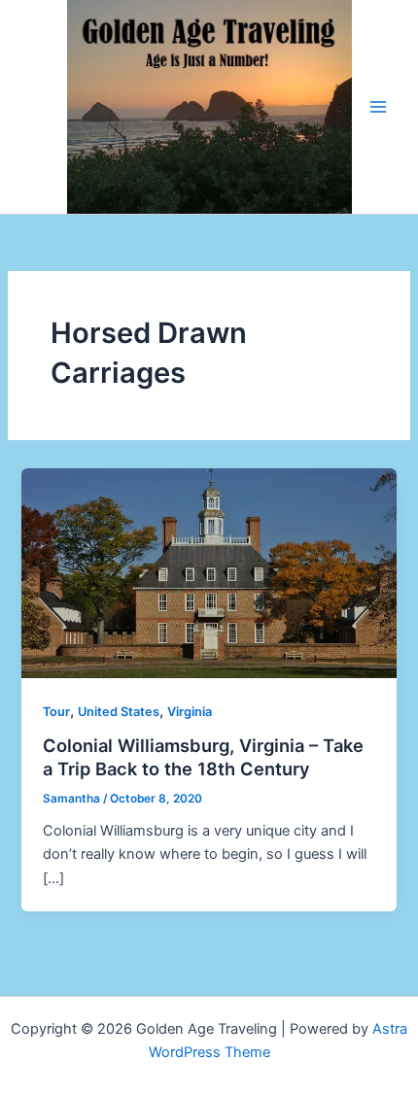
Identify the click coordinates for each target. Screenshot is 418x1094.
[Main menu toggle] (378, 106)
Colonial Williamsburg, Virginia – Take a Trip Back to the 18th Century (203, 757)
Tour (56, 711)
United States (118, 711)
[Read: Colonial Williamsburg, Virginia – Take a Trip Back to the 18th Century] (208, 572)
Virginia (189, 711)
